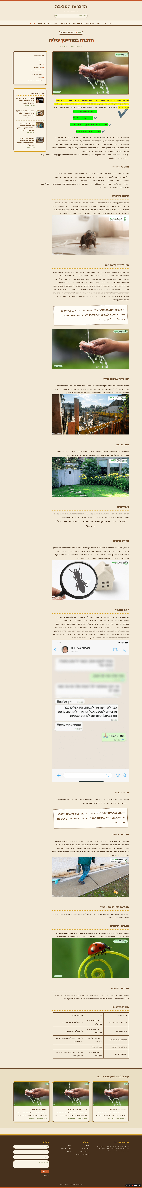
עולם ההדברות (67, 517)
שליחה (45, 1171)
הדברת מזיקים (65, 23)
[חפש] (56, 16)
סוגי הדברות (90, 23)
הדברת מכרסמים (78, 23)
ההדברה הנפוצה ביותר (120, 841)
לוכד (98, 23)
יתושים (114, 206)
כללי (104, 23)
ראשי (110, 23)
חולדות (78, 385)
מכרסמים (75, 206)
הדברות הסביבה (71, 6)
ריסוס (56, 23)
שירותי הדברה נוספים (44, 23)
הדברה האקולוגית (70, 933)
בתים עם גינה (107, 451)
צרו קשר (32, 23)
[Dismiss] (139, 1185)
